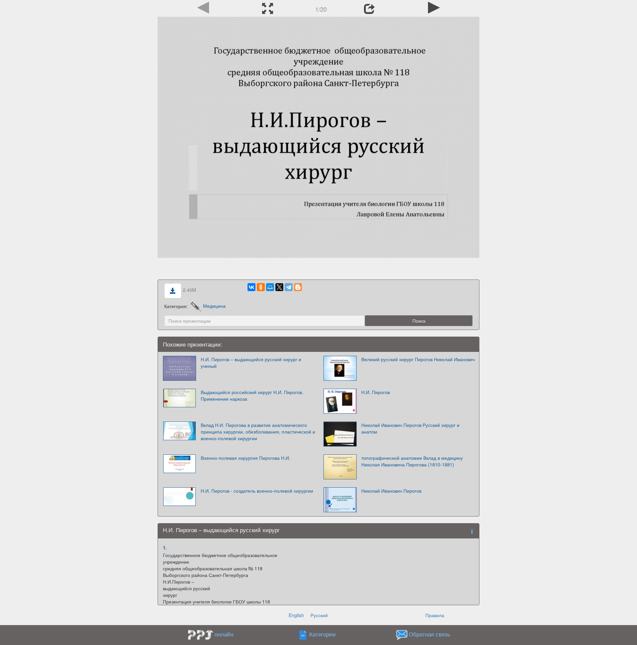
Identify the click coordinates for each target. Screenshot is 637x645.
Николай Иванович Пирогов (391, 490)
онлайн (224, 634)
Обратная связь (429, 634)
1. (165, 547)
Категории (322, 634)
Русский (319, 615)
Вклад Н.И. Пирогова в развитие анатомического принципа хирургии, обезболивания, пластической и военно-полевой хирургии (258, 432)
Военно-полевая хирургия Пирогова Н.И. (245, 457)
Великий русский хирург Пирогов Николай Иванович (418, 359)
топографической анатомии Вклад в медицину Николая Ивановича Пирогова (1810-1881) (412, 461)
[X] (279, 287)
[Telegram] (289, 287)
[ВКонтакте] (251, 287)
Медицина (214, 305)
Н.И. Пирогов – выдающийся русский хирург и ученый (251, 362)
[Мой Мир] (270, 287)
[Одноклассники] (261, 287)
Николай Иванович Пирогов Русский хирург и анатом (410, 428)
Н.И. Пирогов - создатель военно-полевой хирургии (257, 490)
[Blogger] (298, 287)
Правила (434, 615)
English (296, 615)
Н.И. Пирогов (375, 392)
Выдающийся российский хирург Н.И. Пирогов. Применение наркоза (252, 395)
